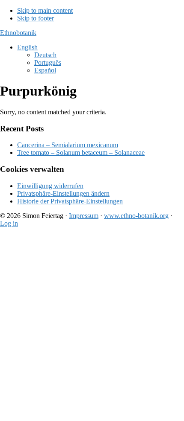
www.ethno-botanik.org (136, 215)
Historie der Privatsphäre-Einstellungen (70, 201)
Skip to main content (45, 10)
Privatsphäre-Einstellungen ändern (63, 193)
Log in (9, 223)
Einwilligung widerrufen (50, 185)
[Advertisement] (92, 326)
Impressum (83, 215)
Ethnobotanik (18, 32)
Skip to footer (35, 18)
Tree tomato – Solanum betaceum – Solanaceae (81, 152)
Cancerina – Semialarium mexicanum (67, 144)
